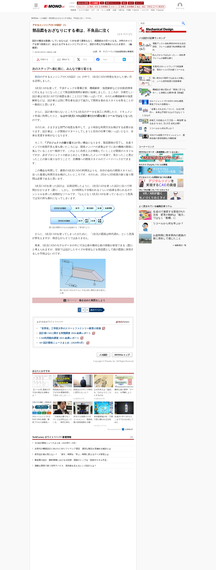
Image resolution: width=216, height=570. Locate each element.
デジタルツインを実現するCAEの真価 (155, 177)
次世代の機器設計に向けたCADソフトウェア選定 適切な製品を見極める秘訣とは (73, 448)
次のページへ (96, 310)
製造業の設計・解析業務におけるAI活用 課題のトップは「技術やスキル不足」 (72, 460)
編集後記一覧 (180, 245)
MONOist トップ (122, 355)
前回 (37, 76)
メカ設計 (43, 18)
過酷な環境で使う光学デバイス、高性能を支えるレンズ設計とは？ (65, 465)
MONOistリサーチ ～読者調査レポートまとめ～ (159, 152)
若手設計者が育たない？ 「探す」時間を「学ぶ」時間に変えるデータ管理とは (72, 454)
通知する (66, 59)
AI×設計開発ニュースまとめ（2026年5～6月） (56, 443)
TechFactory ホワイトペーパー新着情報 (51, 437)
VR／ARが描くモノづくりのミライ (154, 190)
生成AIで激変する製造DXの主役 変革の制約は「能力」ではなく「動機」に (169, 214)
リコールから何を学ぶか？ (168, 223)
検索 (183, 23)
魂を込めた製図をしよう (84, 300)
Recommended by (114, 429)
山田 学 (97, 51)
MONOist (34, 18)
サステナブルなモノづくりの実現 (153, 165)
